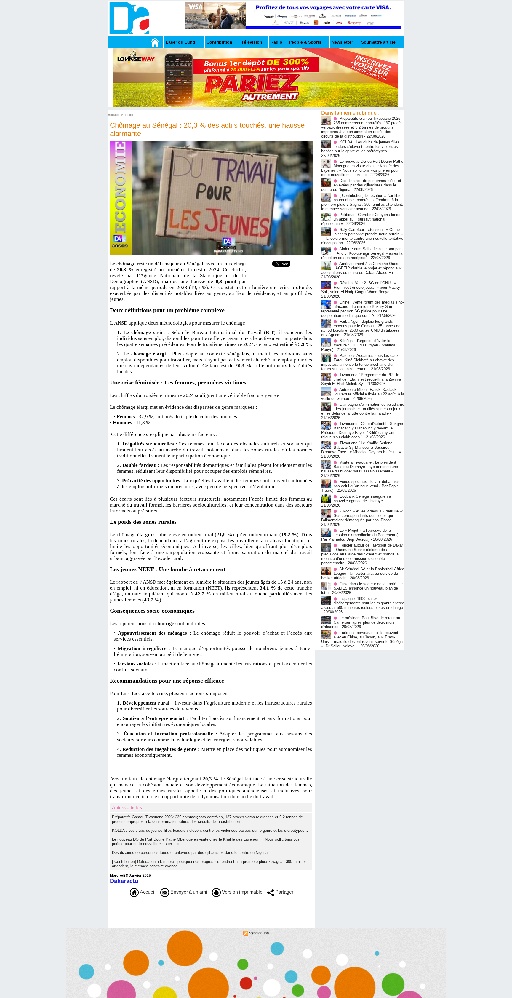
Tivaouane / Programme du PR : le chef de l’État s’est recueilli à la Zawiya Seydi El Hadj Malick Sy (361, 379)
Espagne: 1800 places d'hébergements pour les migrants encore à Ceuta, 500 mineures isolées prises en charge (362, 603)
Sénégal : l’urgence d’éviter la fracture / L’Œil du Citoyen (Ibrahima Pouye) (358, 345)
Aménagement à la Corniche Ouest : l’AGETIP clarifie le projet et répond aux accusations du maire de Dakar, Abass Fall (361, 268)
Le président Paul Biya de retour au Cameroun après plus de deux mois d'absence (360, 622)
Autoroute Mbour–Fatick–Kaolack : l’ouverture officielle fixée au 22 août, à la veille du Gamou (362, 394)
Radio (276, 42)
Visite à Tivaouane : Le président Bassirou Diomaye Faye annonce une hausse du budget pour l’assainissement (359, 466)
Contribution (219, 42)
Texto (129, 114)
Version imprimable (242, 892)
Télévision (251, 42)
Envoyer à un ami (188, 892)
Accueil (113, 114)
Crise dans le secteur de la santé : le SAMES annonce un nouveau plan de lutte (362, 588)
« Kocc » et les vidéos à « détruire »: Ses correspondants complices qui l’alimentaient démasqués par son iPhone (362, 515)
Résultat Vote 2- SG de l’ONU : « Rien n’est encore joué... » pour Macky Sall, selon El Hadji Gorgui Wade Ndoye (360, 287)
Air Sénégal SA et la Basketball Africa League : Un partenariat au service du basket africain (362, 573)
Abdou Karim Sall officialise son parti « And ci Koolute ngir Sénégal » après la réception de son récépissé (362, 253)
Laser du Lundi (181, 42)
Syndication (259, 933)
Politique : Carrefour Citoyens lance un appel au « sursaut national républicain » (360, 219)
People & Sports (305, 42)
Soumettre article (378, 42)
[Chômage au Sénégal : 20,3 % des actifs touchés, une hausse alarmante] (211, 143)
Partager (283, 892)
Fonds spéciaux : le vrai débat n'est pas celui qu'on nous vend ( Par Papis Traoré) (361, 486)
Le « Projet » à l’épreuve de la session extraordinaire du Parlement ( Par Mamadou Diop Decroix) (359, 535)
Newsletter (342, 42)
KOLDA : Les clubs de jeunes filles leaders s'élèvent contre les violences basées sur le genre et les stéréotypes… (210, 830)
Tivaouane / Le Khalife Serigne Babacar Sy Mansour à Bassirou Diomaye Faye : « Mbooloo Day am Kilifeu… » (361, 447)
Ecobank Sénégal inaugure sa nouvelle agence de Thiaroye (362, 498)
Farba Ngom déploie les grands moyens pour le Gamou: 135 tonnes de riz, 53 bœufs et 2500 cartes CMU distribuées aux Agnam (360, 328)
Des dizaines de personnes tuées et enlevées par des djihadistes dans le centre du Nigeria (190, 852)
